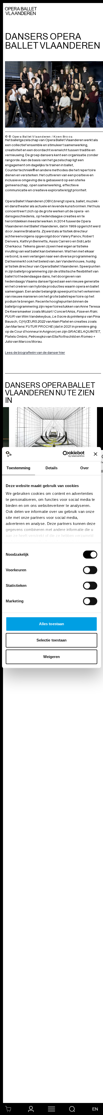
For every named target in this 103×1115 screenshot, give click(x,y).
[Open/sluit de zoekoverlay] (72, 1109)
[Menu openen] (51, 1108)
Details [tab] (52, 468)
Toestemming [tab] (18, 468)
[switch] (90, 570)
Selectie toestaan (51, 640)
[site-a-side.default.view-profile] (31, 1109)
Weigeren (51, 657)
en (95, 1109)
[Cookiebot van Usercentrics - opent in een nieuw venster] (63, 454)
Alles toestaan (51, 624)
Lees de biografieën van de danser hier (35, 352)
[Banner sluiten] (95, 454)
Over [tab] (84, 468)
